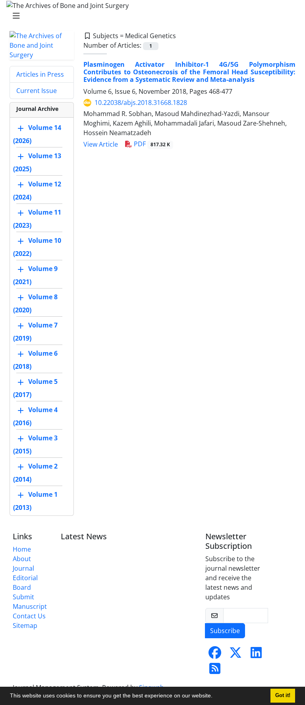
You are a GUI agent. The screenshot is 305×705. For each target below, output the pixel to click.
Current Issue (36, 90)
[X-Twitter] (235, 655)
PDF (151, 143)
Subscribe (225, 630)
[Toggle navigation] (150, 15)
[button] (215, 696)
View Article (100, 144)
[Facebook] (214, 655)
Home (22, 549)
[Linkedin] (256, 655)
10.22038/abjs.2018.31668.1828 (141, 102)
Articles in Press (40, 74)
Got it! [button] (282, 695)
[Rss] (214, 670)
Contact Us (29, 616)
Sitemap (25, 625)
